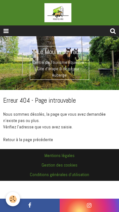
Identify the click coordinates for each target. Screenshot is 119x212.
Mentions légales (59, 155)
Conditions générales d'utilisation (59, 174)
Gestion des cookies (59, 165)
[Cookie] (13, 199)
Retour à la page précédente (28, 139)
